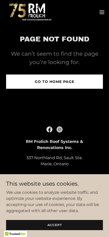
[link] (28, 12)
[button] (102, 12)
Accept (54, 225)
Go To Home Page (54, 81)
